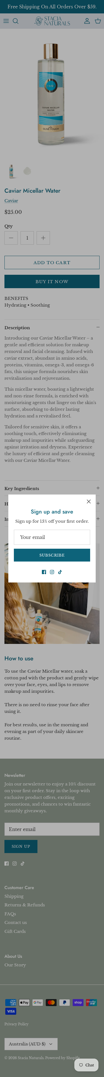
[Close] (89, 501)
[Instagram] (52, 572)
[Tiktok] (60, 572)
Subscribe (51, 555)
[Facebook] (44, 572)
